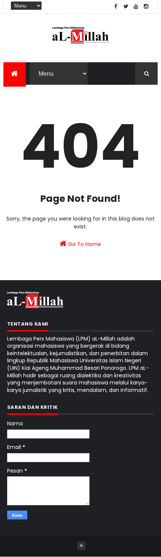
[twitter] (126, 6)
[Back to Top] (81, 546)
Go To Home (84, 244)
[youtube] (136, 6)
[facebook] (116, 6)
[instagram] (146, 6)
